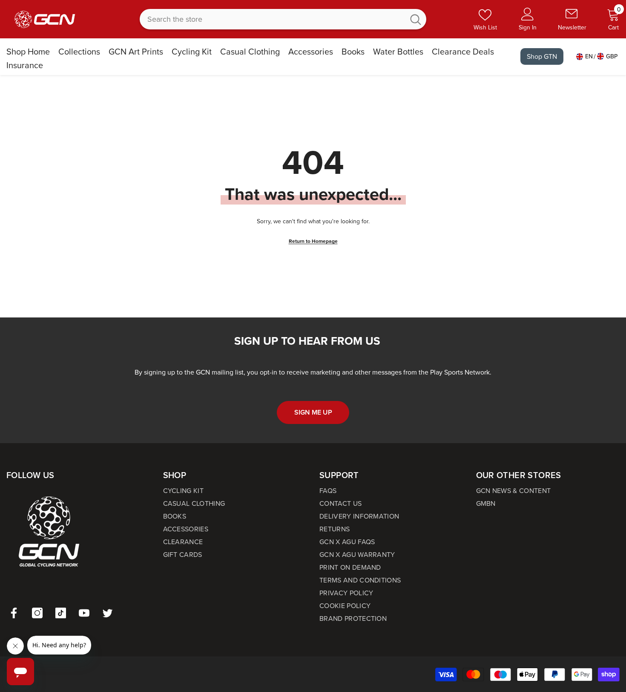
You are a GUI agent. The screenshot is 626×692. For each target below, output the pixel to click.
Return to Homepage (313, 241)
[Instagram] (37, 613)
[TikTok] (60, 613)
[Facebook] (13, 613)
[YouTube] (84, 613)
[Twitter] (107, 613)
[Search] (283, 19)
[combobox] (272, 19)
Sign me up (313, 412)
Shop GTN (542, 56)
